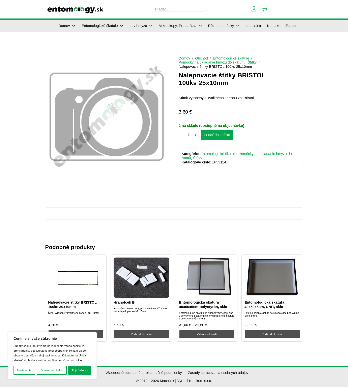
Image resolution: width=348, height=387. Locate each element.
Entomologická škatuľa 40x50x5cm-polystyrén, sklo (203, 304)
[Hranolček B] (141, 278)
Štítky (252, 62)
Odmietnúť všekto (51, 370)
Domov (64, 26)
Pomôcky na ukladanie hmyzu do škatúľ (210, 62)
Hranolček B (124, 302)
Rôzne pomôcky (221, 26)
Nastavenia (24, 370)
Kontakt (273, 26)
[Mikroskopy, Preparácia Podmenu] (200, 26)
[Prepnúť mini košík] (265, 9)
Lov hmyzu (138, 26)
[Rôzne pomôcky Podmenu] (238, 26)
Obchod (201, 58)
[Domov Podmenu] (74, 26)
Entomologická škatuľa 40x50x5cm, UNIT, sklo (264, 304)
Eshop (290, 26)
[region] (52, 355)
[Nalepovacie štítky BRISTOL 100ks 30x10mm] (76, 278)
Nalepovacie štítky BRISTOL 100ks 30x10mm (72, 304)
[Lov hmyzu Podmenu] (151, 26)
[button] (164, 61)
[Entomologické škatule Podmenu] (121, 26)
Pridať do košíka (141, 334)
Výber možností (207, 334)
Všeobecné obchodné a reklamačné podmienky (144, 373)
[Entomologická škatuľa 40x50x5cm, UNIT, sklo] (272, 278)
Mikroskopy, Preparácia (177, 26)
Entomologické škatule (100, 26)
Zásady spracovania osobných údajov (218, 373)
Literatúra (253, 26)
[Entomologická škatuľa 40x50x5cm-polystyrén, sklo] (207, 278)
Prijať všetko (80, 370)
